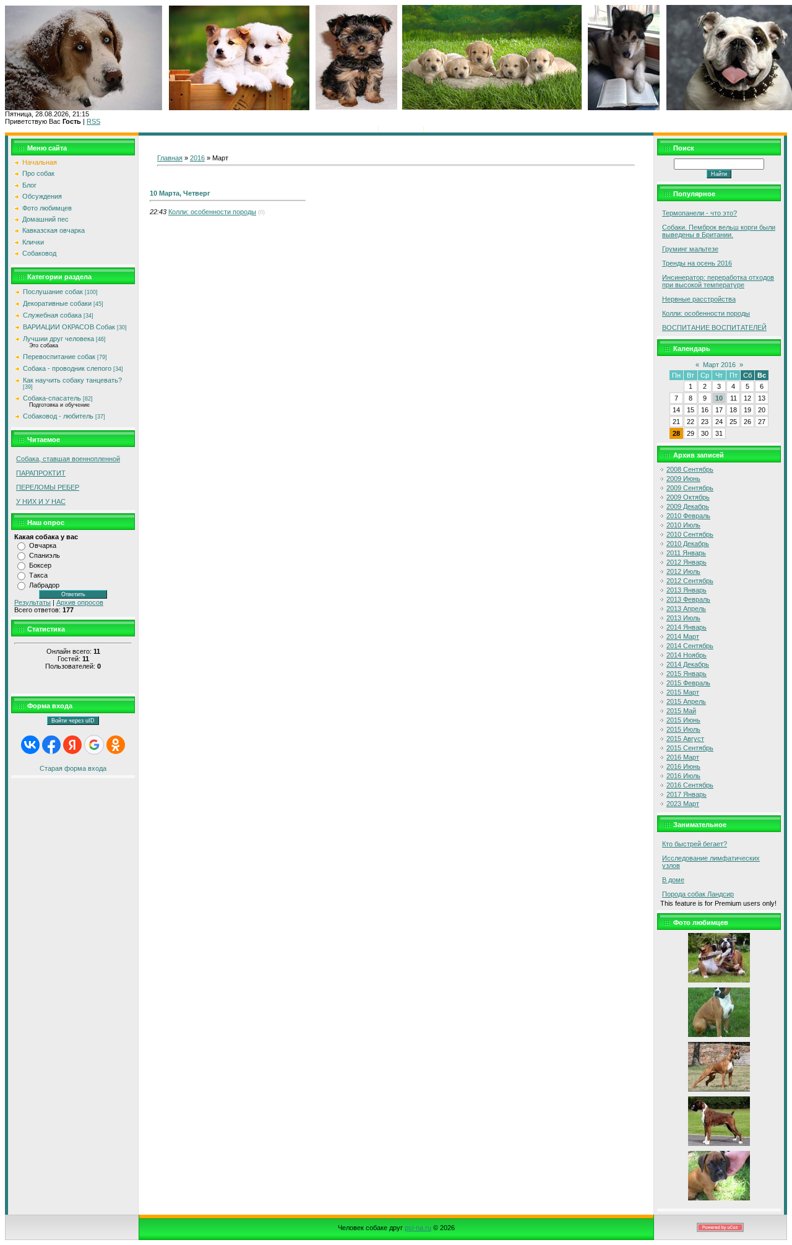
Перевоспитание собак (59, 356)
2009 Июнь (683, 478)
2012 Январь (686, 562)
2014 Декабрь (687, 664)
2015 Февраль (688, 683)
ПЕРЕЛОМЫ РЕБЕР (47, 487)
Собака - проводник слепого (67, 368)
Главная (363, 128)
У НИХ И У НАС (41, 501)
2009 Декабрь (687, 506)
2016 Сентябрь (689, 785)
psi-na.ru (418, 1227)
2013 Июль (683, 618)
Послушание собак (53, 291)
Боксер (40, 565)
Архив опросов (79, 602)
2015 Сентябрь (689, 748)
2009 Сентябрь (689, 488)
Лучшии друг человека (58, 338)
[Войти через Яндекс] (72, 744)
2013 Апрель (686, 608)
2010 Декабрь (687, 543)
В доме (673, 879)
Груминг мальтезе (690, 249)
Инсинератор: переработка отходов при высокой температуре (718, 281)
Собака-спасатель (52, 398)
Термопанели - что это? (699, 213)
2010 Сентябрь (689, 534)
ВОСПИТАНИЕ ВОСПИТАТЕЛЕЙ (714, 327)
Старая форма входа (73, 768)
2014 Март (682, 636)
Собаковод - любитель (58, 416)
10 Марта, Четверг (180, 193)
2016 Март (682, 757)
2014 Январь (686, 627)
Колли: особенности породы (212, 211)
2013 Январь (686, 590)
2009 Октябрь (688, 497)
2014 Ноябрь (686, 655)
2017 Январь (686, 794)
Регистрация (401, 128)
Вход (434, 128)
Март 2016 (719, 364)
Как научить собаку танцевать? (72, 380)
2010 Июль (683, 525)
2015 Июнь (683, 720)
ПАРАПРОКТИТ (41, 473)
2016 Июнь (683, 766)
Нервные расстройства (699, 299)
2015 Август (685, 738)
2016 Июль (683, 775)
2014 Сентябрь (689, 645)
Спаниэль (44, 555)
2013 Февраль (688, 599)
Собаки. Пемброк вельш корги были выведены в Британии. (718, 230)
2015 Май (681, 710)
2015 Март (682, 692)
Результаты (32, 602)
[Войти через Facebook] (51, 744)
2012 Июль (683, 571)
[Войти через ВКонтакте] (30, 744)
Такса (38, 575)
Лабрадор (44, 585)
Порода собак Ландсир (698, 894)
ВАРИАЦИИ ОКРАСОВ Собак (69, 327)
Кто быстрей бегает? (694, 844)
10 (719, 398)
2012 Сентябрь (689, 580)
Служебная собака (52, 315)
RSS (93, 121)
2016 (197, 158)
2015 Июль (683, 729)
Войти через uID (73, 721)
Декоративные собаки (57, 303)
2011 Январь (686, 553)
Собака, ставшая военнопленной (68, 458)
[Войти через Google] (94, 745)
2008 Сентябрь (689, 469)
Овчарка (42, 545)
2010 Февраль (688, 515)
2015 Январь (686, 673)
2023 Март (682, 803)
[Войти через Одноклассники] (115, 744)
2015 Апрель (686, 701)
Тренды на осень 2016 (697, 263)
